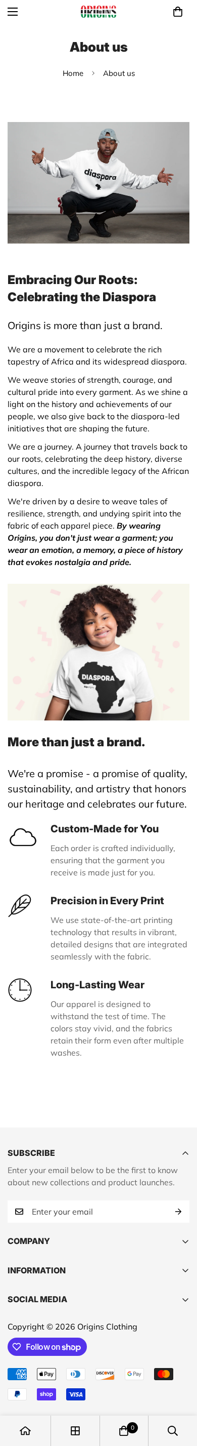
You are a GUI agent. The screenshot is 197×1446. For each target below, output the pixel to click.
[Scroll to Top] (179, 1392)
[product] (25, 1431)
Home (73, 73)
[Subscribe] (178, 1211)
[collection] (75, 1431)
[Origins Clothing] (98, 12)
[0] (177, 11)
